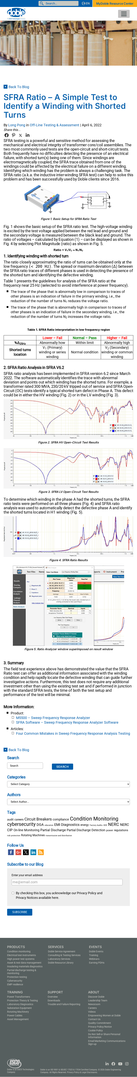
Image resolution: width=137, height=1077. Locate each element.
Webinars (94, 958)
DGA (40, 824)
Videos (92, 1011)
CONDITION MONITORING (19, 951)
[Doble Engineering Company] (16, 13)
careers (19, 819)
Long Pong (16, 125)
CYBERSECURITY (14, 980)
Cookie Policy (95, 1030)
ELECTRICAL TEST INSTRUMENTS (21, 955)
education (49, 825)
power (109, 830)
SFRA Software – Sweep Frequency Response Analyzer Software (67, 722)
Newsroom (94, 1004)
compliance (61, 819)
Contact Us (94, 1019)
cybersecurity (21, 824)
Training (93, 955)
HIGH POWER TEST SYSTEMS (20, 958)
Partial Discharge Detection (86, 830)
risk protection (13, 835)
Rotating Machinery (18, 1011)
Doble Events (96, 951)
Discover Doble (96, 996)
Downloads (54, 1000)
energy (84, 825)
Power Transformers (18, 996)
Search (42, 3)
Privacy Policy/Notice (100, 1026)
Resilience (15, 984)
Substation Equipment (19, 1008)
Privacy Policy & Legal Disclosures (82, 1072)
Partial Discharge (53, 830)
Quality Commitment (99, 1023)
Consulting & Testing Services (64, 955)
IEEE (105, 825)
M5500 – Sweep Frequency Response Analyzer (53, 718)
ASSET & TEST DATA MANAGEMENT (24, 962)
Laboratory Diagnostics (20, 1004)
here (55, 898)
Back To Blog (19, 87)
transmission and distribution (59, 835)
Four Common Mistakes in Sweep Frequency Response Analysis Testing (73, 733)
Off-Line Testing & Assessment (54, 125)
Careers (92, 1008)
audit (10, 819)
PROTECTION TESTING (17, 977)
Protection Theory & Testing (22, 1000)
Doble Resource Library (60, 962)
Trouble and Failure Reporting (64, 1004)
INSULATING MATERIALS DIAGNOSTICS (24, 966)
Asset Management (18, 1019)
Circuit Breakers (38, 819)
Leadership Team (97, 1000)
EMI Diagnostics (67, 824)
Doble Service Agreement (61, 951)
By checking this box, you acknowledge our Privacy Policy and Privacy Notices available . (59, 895)
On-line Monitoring (26, 830)
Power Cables (14, 1015)
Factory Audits (96, 825)
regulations (121, 830)
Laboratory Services (59, 958)
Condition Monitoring (94, 819)
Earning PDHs (96, 962)
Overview (53, 996)
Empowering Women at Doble (104, 1015)
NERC (113, 824)
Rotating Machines (33, 835)
